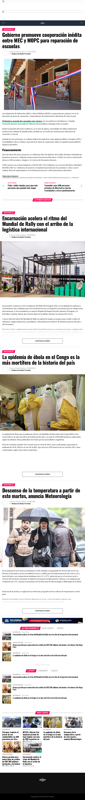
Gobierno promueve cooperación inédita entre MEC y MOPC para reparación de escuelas (36, 177)
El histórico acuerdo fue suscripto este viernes (22, 121)
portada (75, 177)
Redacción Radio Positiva (21, 54)
